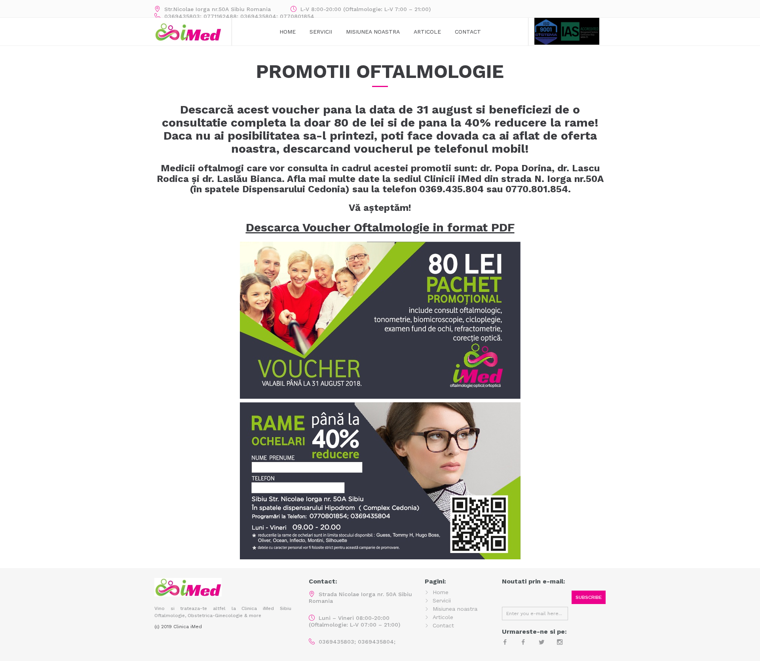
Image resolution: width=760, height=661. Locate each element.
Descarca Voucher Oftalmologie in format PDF (380, 227)
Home (287, 31)
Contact (468, 31)
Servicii (321, 31)
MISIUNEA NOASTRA (373, 31)
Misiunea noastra (455, 609)
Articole (427, 31)
